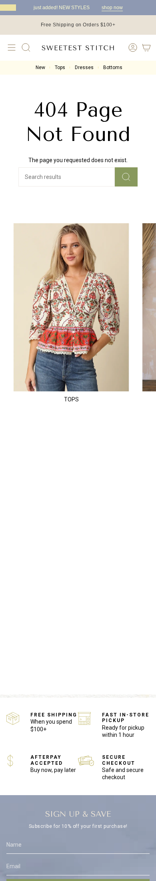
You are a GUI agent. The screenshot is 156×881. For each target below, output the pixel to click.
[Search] (126, 177)
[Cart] (146, 47)
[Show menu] (10, 47)
